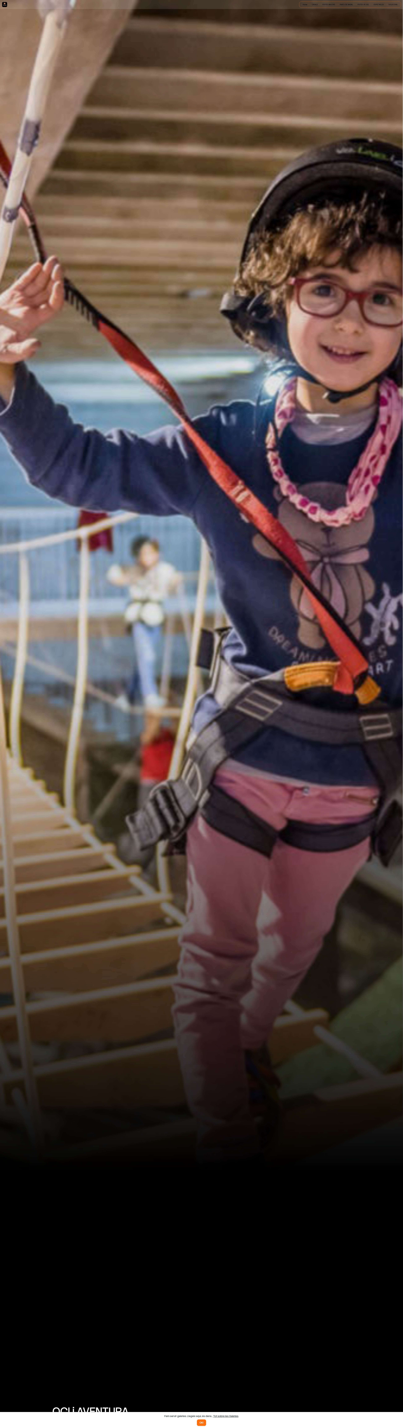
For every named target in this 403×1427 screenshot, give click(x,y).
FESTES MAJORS (328, 4)
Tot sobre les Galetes (225, 1416)
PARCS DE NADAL (346, 4)
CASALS (315, 4)
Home (305, 4)
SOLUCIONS (393, 4)
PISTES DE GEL (363, 4)
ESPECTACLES (379, 4)
